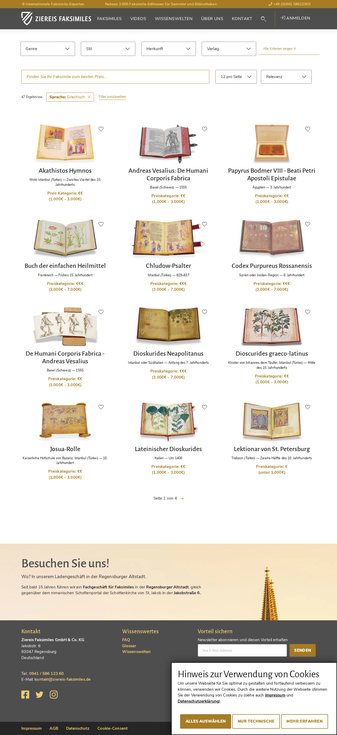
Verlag (213, 49)
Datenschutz (78, 728)
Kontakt (242, 19)
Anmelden (297, 18)
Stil (89, 49)
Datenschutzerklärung (198, 701)
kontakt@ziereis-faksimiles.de (62, 679)
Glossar (129, 646)
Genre (31, 49)
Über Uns (212, 19)
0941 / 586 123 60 (46, 673)
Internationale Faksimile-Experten (54, 4)
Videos (138, 19)
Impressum (31, 728)
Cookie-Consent (112, 728)
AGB (53, 728)
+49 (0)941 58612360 (291, 4)
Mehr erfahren (304, 721)
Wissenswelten (174, 19)
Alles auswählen (206, 721)
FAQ (126, 639)
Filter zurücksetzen (112, 96)
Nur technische (256, 721)
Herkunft (154, 49)
